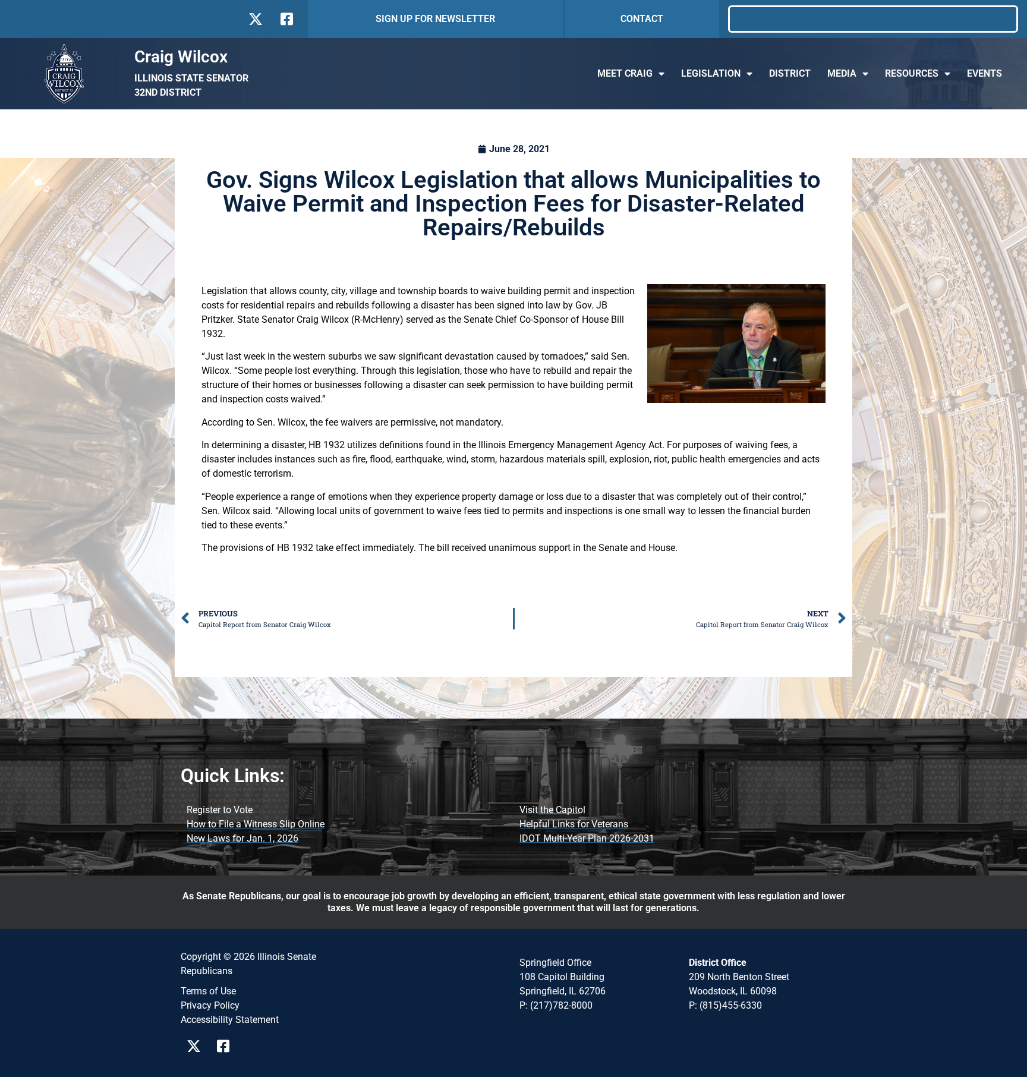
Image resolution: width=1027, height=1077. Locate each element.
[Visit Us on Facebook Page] (227, 1046)
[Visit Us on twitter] (255, 19)
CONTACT (641, 18)
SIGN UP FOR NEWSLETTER (435, 18)
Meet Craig (625, 73)
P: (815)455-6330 (725, 1005)
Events (984, 73)
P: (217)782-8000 (556, 1005)
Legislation (711, 73)
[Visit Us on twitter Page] (197, 1046)
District (790, 73)
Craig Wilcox (181, 57)
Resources (911, 73)
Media (841, 73)
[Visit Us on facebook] (285, 19)
